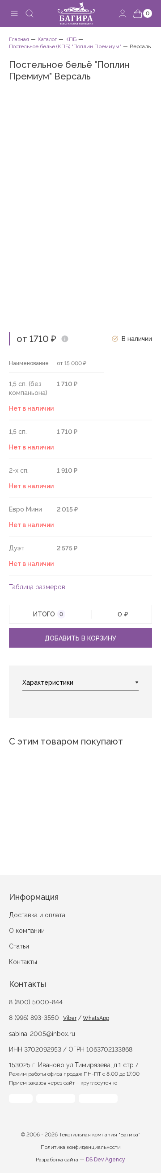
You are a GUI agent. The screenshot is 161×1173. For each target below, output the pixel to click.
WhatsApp (96, 1018)
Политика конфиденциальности (81, 1147)
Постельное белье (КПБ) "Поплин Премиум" (65, 46)
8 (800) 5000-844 (36, 1002)
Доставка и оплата (37, 915)
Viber (69, 1018)
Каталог (47, 39)
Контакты (23, 961)
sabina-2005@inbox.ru (42, 1033)
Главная (19, 39)
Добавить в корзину (80, 638)
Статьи (19, 946)
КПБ (70, 39)
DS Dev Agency (105, 1159)
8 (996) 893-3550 (34, 1017)
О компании (27, 930)
